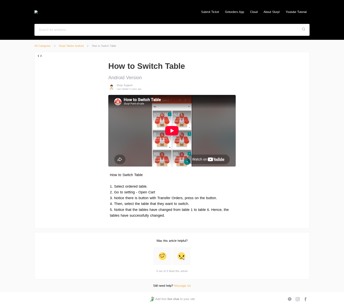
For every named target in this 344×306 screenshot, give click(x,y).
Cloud (254, 12)
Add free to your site (175, 299)
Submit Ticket (210, 12)
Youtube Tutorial (296, 12)
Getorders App (234, 12)
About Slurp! (272, 12)
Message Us (182, 285)
